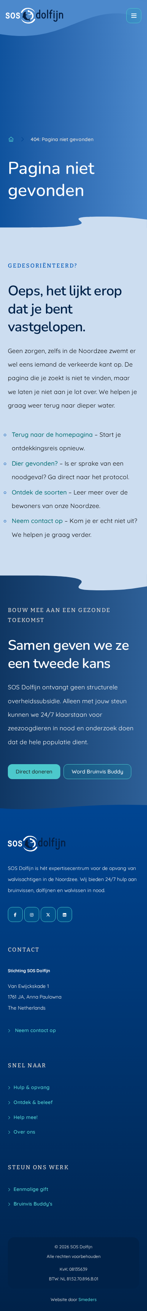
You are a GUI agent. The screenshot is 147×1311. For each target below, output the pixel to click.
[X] (48, 914)
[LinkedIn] (64, 914)
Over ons (24, 1132)
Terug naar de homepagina (52, 434)
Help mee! (25, 1117)
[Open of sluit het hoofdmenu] (133, 15)
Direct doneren (34, 771)
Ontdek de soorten (39, 492)
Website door (74, 1299)
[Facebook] (15, 914)
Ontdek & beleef (33, 1102)
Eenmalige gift (31, 1189)
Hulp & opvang (32, 1087)
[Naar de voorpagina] (35, 16)
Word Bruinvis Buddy (97, 771)
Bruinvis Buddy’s (33, 1204)
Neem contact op (37, 520)
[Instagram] (31, 914)
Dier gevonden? (35, 463)
